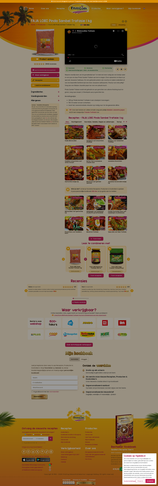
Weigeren (140, 481)
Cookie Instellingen (130, 481)
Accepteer (150, 481)
